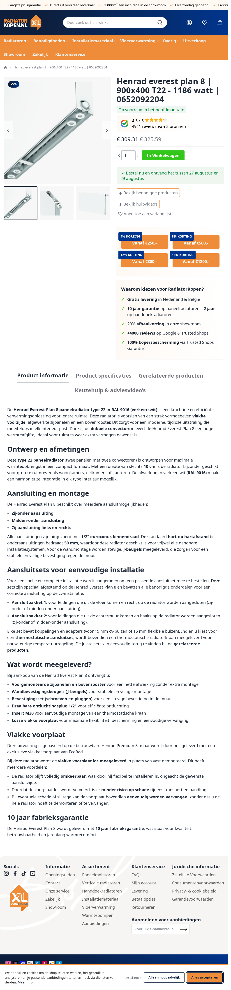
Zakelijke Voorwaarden (194, 874)
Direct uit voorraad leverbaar (72, 5)
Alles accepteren (204, 977)
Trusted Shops (195, 333)
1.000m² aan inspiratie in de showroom (135, 5)
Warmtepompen (97, 915)
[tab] (43, 375)
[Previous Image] (8, 130)
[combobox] (115, 22)
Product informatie (43, 375)
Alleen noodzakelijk (164, 977)
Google (169, 333)
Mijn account (144, 883)
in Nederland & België (163, 299)
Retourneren (143, 907)
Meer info (25, 982)
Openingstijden (60, 874)
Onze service (57, 891)
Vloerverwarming (98, 907)
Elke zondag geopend (191, 5)
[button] (20, 203)
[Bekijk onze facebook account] (15, 873)
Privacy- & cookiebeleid (194, 891)
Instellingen (133, 978)
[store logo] (29, 22)
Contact (52, 883)
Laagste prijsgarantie (24, 5)
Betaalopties (144, 899)
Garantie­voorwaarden (193, 899)
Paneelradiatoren (98, 874)
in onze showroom (164, 323)
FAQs (136, 874)
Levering (140, 891)
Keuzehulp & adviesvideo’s (110, 390)
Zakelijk (52, 899)
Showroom (55, 907)
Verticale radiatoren (101, 883)
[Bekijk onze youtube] (32, 873)
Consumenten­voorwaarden (198, 883)
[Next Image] (106, 130)
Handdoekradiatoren (102, 891)
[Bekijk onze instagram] (6, 873)
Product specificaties (104, 375)
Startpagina (5, 67)
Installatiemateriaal (101, 899)
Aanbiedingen (95, 923)
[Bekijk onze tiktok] (24, 873)
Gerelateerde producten (171, 375)
